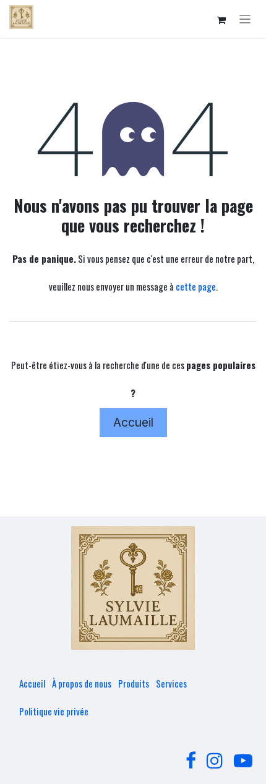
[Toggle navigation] (245, 19)
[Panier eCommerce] (221, 20)
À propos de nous (81, 683)
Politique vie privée (53, 711)
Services (171, 683)
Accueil (133, 422)
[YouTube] (243, 760)
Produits (133, 683)
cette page (196, 286)
